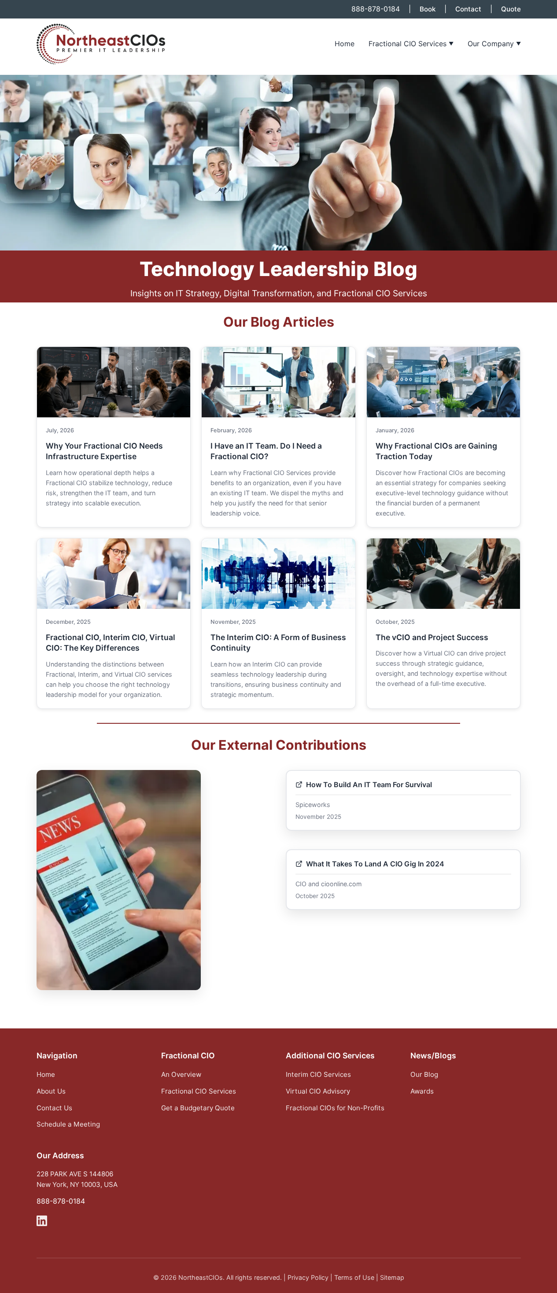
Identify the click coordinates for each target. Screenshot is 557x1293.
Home (344, 43)
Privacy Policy (308, 1277)
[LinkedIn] (42, 1223)
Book (427, 9)
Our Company (494, 43)
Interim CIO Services (318, 1074)
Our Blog (424, 1074)
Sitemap (392, 1277)
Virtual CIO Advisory (318, 1091)
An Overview (181, 1074)
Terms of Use (354, 1277)
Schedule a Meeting (68, 1124)
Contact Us (54, 1108)
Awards (422, 1091)
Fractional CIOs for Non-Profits (335, 1108)
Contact (468, 9)
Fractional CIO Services (411, 43)
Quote (511, 9)
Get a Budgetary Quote (198, 1108)
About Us (51, 1091)
